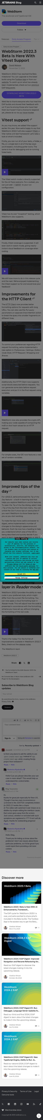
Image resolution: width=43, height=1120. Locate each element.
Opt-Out (35, 570)
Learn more (36, 553)
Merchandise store (12, 1110)
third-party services (27, 566)
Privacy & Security (9, 1091)
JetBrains (19, 1115)
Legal (36, 1091)
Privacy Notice (12, 564)
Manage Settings (21, 578)
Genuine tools (8, 1095)
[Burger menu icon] (40, 2)
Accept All (22, 574)
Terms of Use (30, 564)
